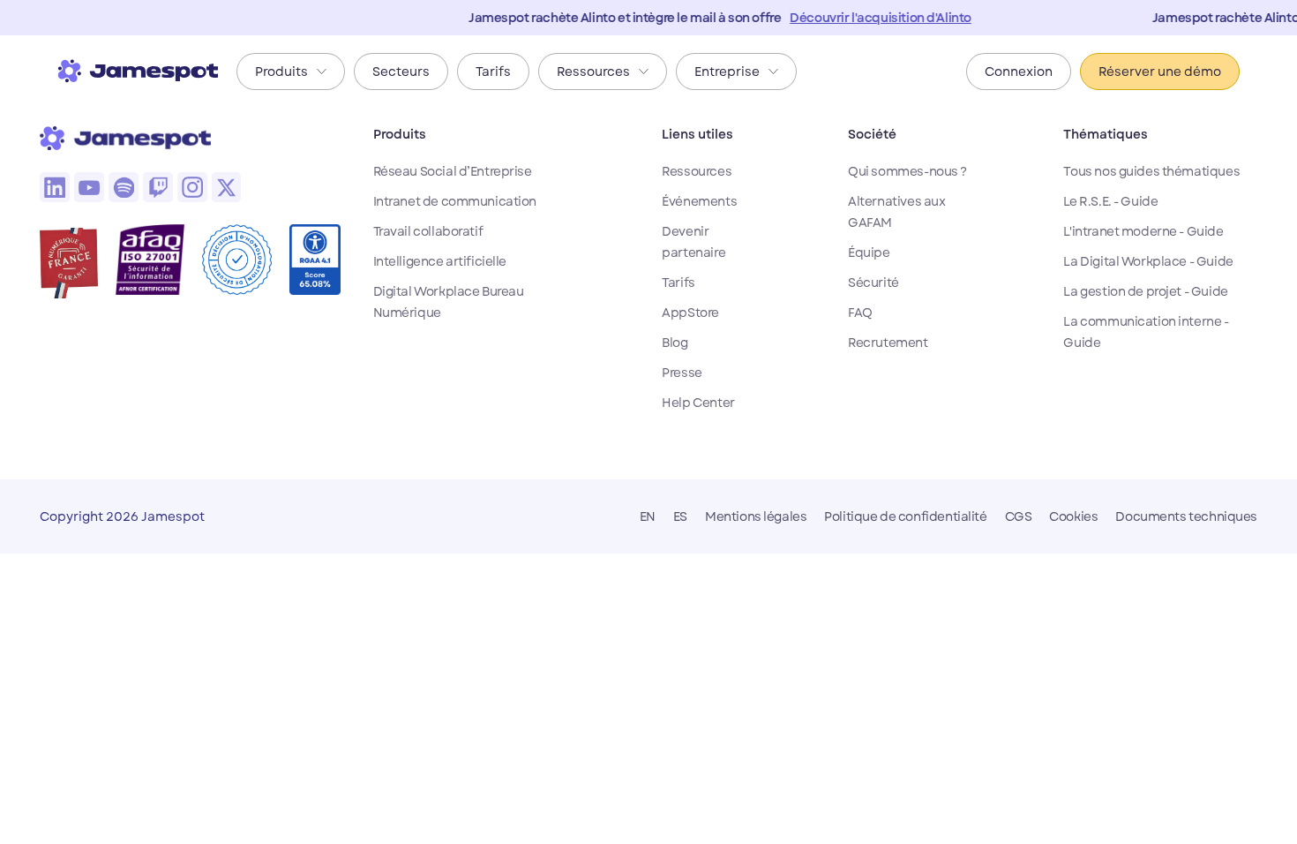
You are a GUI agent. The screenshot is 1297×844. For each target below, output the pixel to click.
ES (680, 516)
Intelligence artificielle (440, 261)
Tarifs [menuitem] (493, 71)
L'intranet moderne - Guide (1143, 231)
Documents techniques (1186, 516)
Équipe (868, 252)
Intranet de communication (455, 201)
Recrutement (887, 342)
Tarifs (678, 282)
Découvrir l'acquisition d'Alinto (870, 17)
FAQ (860, 312)
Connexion (1019, 71)
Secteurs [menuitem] (401, 71)
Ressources (696, 171)
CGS (1018, 516)
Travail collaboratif (428, 231)
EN (648, 516)
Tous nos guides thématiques (1151, 171)
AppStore (690, 312)
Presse (681, 372)
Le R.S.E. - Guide (1110, 201)
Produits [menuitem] (281, 71)
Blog (674, 342)
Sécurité (873, 282)
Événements (699, 201)
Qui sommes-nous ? (907, 171)
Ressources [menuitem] (593, 71)
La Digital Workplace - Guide (1148, 261)
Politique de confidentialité (905, 516)
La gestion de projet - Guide (1145, 291)
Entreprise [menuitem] (727, 71)
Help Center (698, 402)
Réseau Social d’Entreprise (452, 171)
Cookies (1073, 516)
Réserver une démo (1159, 71)
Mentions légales (755, 516)
